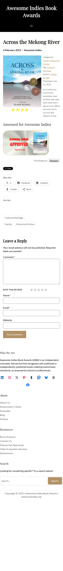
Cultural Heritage (14, 217)
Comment (9, 256)
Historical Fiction (25, 224)
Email (6, 307)
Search (54, 480)
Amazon (54, 160)
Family (46, 60)
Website (7, 320)
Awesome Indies (33, 50)
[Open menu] (31, 26)
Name (7, 295)
